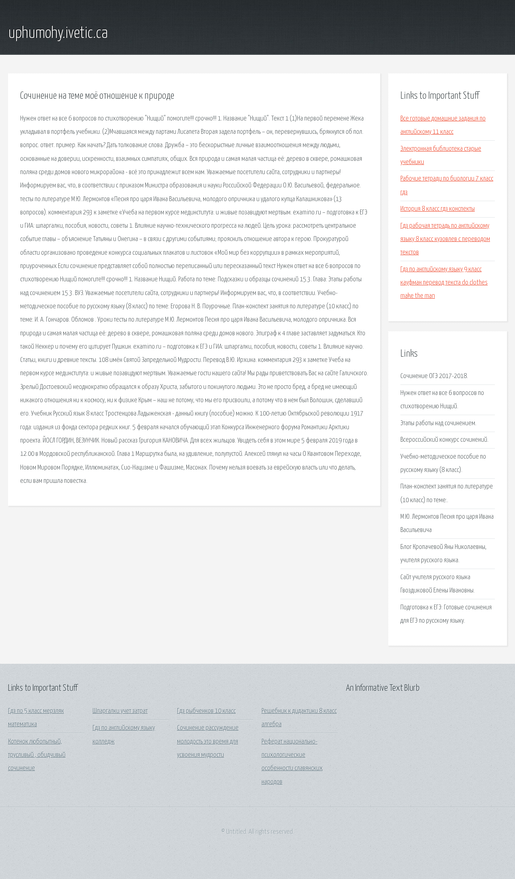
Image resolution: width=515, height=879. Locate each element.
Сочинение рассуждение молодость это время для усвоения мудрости (208, 741)
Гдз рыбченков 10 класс (206, 711)
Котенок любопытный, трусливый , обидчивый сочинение (37, 755)
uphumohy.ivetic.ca (58, 33)
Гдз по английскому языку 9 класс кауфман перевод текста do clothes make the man (444, 283)
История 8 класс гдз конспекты (437, 209)
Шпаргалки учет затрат (120, 711)
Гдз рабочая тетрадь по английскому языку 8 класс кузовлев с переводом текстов (445, 239)
